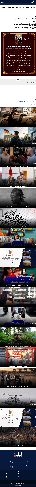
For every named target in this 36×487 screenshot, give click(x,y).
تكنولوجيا (27, 467)
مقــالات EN (26, 3)
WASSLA (16, 480)
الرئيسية (33, 3)
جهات (18, 3)
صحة (27, 466)
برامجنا (4, 3)
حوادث (11, 3)
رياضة (13, 3)
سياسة (21, 3)
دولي (6, 3)
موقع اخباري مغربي (24, 99)
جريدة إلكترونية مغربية (30, 82)
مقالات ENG (9, 465)
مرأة (27, 463)
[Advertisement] (18, 92)
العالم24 (33, 99)
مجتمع (17, 3)
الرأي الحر (10, 467)
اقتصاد (15, 3)
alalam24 (31, 77)
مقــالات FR (23, 3)
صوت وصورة (29, 3)
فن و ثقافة (8, 3)
